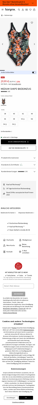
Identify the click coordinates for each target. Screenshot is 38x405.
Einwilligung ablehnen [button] (18, 402)
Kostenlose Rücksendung (18, 222)
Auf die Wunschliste (17, 147)
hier (31, 355)
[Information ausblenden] (32, 3)
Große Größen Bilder (7, 71)
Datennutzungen (28, 330)
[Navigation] (2, 9)
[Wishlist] (30, 10)
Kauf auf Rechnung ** (17, 225)
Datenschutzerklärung (10, 311)
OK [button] (26, 398)
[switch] (34, 71)
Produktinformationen (10, 156)
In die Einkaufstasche (17, 140)
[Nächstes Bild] (34, 43)
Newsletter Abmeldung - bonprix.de (14, 307)
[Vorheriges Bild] (2, 43)
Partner (14, 328)
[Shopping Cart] (34, 10)
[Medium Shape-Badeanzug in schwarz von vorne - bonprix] (18, 43)
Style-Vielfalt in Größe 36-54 (19, 228)
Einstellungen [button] (11, 398)
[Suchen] (19, 10)
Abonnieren (18, 292)
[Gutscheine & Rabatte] (26, 10)
